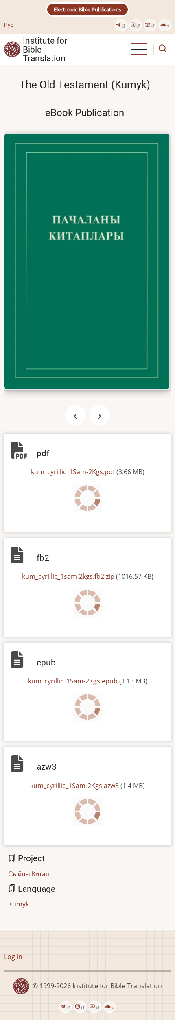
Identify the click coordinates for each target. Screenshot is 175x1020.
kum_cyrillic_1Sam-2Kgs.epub (73, 680)
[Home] (12, 48)
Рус (8, 24)
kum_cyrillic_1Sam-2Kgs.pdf (73, 471)
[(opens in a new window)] (121, 25)
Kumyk (18, 904)
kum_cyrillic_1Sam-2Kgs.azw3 (74, 785)
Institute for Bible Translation (45, 49)
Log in (13, 956)
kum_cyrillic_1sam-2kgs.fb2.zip (68, 576)
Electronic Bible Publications (87, 9)
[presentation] (75, 415)
